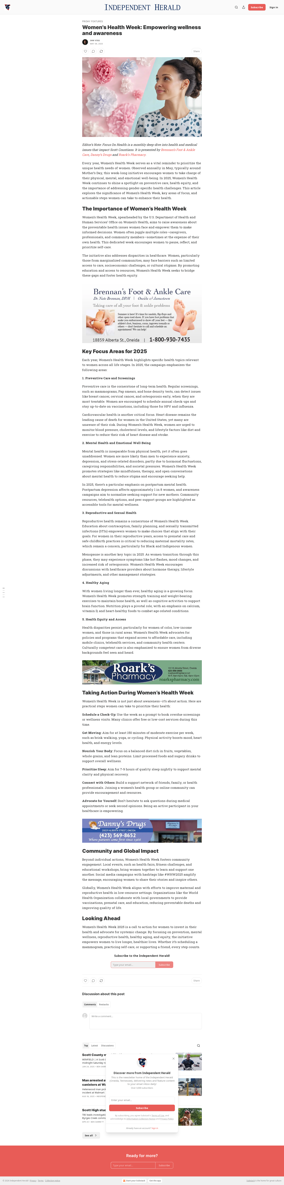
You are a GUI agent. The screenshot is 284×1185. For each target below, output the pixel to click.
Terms (41, 1180)
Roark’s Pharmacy (132, 155)
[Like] (85, 51)
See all (89, 1135)
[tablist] (96, 1004)
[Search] (236, 7)
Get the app (155, 1180)
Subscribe (257, 7)
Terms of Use (158, 1115)
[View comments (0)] (93, 51)
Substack (251, 1180)
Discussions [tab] (107, 1045)
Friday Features (92, 21)
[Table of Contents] (3, 592)
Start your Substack (135, 1180)
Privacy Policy (166, 1118)
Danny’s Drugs (100, 155)
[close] (173, 1058)
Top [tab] (86, 1045)
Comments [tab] (90, 1004)
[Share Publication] (243, 7)
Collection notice (52, 1180)
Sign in (274, 7)
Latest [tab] (94, 1045)
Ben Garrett (103, 1066)
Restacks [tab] (104, 1004)
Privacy (33, 1180)
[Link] (77, 208)
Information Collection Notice (141, 1118)
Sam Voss (95, 40)
